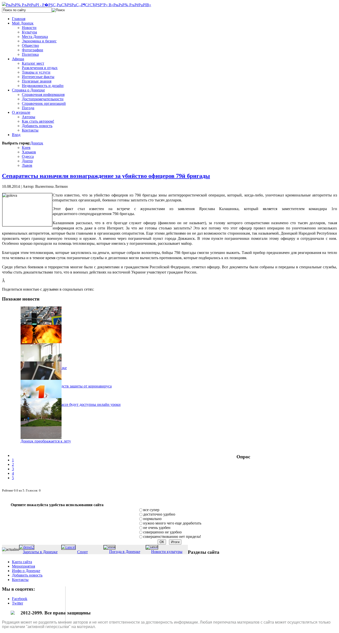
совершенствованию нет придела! (172, 536)
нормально (152, 519)
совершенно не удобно (162, 532)
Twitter (17, 603)
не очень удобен (156, 527)
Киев (26, 147)
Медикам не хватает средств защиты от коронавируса (66, 386)
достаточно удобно (159, 514)
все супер (151, 510)
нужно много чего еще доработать (172, 523)
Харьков (29, 152)
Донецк (36, 143)
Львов (27, 165)
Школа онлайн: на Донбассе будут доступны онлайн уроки (71, 404)
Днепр (27, 161)
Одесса (28, 156)
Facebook (19, 599)
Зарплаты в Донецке (40, 552)
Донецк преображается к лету (46, 441)
